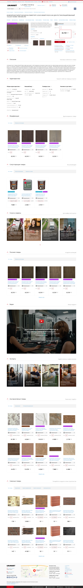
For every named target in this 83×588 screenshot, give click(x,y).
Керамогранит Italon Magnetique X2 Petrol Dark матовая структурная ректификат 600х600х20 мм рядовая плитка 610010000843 (55, 430)
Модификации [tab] (14, 116)
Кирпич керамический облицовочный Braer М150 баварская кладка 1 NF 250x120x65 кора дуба (40, 542)
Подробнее (33, 28)
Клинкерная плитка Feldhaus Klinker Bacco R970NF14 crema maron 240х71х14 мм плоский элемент (13, 512)
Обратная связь (11, 571)
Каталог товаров (10, 8)
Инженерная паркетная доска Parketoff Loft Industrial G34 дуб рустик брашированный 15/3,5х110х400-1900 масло (41, 283)
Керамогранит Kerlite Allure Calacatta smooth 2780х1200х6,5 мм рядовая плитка (41, 429)
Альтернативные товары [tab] (18, 399)
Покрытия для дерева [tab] (19, 171)
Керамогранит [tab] (17, 405)
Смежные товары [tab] (15, 481)
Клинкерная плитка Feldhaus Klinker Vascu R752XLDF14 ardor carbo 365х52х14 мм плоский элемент (68, 512)
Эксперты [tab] (13, 359)
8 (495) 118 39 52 (28, 5)
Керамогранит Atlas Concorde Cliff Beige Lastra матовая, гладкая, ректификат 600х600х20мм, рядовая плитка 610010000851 (27, 430)
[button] (9, 45)
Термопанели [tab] (17, 488)
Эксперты (56, 19)
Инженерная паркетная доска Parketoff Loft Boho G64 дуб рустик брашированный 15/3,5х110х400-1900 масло (54, 283)
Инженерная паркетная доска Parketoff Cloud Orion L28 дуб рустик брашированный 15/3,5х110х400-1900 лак (27, 147)
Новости (39, 1)
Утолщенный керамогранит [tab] (28, 405)
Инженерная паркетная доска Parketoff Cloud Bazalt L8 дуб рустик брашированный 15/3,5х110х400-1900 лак (41, 147)
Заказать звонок (11, 568)
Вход (70, 1)
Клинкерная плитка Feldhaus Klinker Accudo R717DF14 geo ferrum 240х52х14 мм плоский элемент (68, 542)
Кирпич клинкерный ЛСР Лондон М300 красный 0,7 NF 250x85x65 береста (55, 511)
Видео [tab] (12, 304)
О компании (9, 1)
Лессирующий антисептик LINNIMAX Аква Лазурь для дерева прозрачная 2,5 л (40, 194)
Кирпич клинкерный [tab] (37, 488)
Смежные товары (72, 19)
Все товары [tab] (10, 123)
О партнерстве (14, 1)
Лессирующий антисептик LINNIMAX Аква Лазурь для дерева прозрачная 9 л (12, 194)
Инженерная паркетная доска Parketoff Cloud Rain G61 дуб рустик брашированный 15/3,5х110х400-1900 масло (54, 147)
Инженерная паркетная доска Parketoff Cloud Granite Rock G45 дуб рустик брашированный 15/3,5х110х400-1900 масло (13, 147)
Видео (51, 19)
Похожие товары (46, 19)
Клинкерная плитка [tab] (47, 488)
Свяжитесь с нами (40, 5)
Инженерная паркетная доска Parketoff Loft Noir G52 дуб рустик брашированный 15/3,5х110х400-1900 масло (69, 283)
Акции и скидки (45, 1)
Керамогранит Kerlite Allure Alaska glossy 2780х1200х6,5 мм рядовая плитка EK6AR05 (13, 429)
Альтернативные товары (63, 19)
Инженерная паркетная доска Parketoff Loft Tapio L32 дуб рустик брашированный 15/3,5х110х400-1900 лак (27, 283)
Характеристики (15, 19)
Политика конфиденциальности (12, 582)
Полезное (50, 1)
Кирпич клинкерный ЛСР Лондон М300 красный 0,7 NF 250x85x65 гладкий (55, 541)
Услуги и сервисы (39, 19)
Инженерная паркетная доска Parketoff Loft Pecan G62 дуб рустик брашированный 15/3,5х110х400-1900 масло (13, 283)
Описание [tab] (13, 59)
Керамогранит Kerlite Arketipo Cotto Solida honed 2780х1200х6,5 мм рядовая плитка (27, 459)
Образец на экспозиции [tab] (19, 123)
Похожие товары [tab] (15, 252)
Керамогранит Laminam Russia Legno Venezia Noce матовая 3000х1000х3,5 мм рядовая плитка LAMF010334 (54, 460)
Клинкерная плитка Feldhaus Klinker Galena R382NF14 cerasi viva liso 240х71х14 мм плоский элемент (13, 542)
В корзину (60, 41)
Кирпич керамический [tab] (27, 488)
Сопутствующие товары (29, 19)
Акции (10, 586)
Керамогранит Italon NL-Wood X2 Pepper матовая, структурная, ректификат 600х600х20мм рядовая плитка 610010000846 (13, 460)
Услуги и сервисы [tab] (15, 213)
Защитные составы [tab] (29, 171)
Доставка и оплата (21, 1)
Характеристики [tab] (15, 79)
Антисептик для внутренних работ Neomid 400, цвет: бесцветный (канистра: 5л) (27, 194)
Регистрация (74, 1)
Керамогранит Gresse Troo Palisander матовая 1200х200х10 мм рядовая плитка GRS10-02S (69, 429)
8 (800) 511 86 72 (9, 572)
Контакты (35, 1)
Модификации (21, 19)
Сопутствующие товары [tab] (17, 164)
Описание (8, 19)
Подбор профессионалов (29, 1)
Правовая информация (11, 583)
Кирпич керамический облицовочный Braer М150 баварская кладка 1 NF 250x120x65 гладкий (40, 512)
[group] (17, 33)
